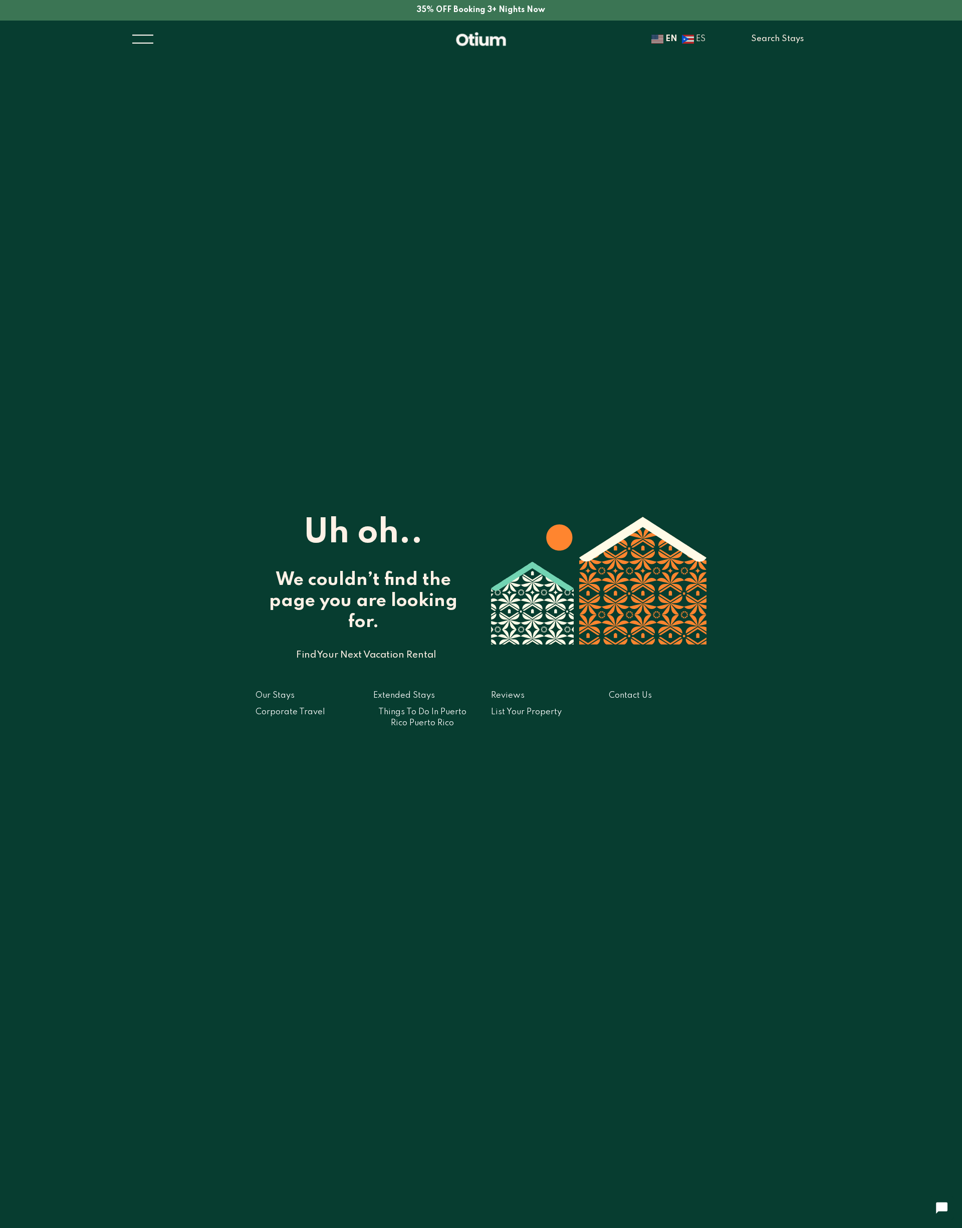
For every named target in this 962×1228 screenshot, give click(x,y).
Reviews (508, 695)
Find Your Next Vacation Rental (366, 655)
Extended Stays (404, 695)
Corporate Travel (290, 712)
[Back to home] (481, 39)
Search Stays (777, 39)
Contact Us (630, 695)
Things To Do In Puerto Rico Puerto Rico (422, 718)
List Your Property (526, 712)
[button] (142, 39)
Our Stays (275, 695)
